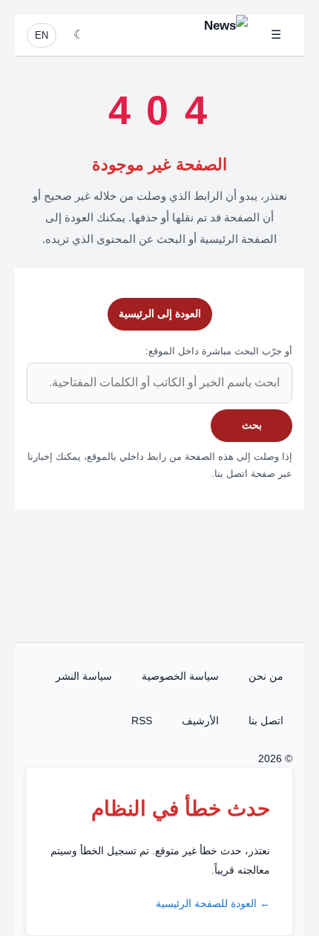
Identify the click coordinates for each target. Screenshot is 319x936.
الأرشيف (200, 721)
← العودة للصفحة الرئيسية (213, 903)
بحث (252, 425)
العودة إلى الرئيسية (160, 313)
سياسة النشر (84, 676)
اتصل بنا (266, 721)
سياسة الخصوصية (180, 676)
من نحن (266, 676)
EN (41, 35)
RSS (141, 721)
